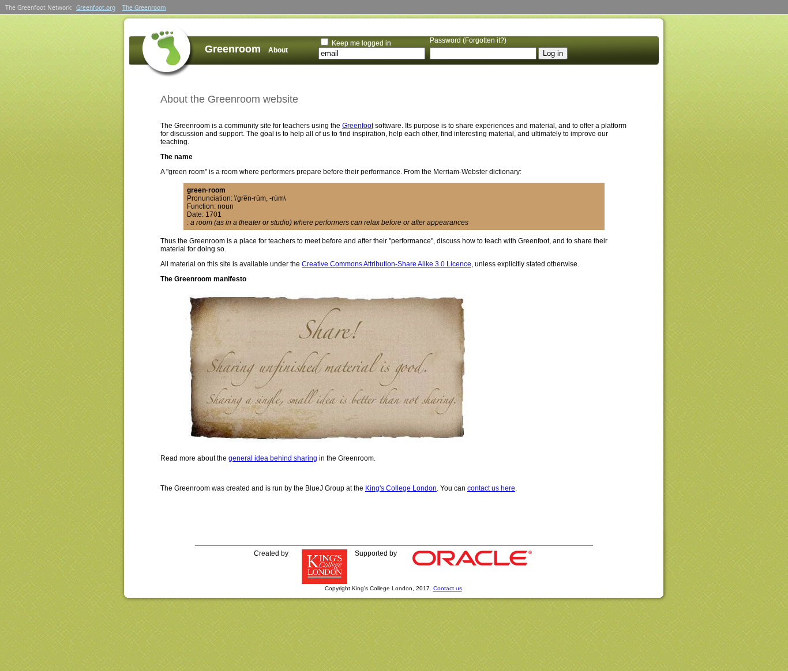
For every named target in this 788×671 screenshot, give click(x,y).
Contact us (447, 588)
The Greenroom (144, 7)
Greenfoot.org (95, 7)
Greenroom (233, 49)
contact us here (491, 488)
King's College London (401, 488)
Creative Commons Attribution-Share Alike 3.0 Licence (386, 264)
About (278, 50)
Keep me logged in (361, 43)
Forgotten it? (484, 40)
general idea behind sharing (272, 458)
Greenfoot (357, 126)
